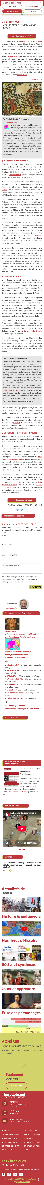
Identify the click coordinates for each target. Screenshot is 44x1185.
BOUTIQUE (28, 1138)
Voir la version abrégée (22, 36)
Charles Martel (15, 175)
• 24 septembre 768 (14, 679)
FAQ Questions (31, 1131)
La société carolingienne (15, 657)
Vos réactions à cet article (14, 516)
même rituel (22, 75)
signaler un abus (32, 1146)
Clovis (4, 190)
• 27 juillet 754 (11, 676)
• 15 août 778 (11, 690)
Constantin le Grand (32, 331)
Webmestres (8, 1150)
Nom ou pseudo (8, 544)
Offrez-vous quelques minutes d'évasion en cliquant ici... (22, 1169)
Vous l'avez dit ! (9, 1138)
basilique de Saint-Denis (32, 41)
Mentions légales (32, 1142)
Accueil (5, 1131)
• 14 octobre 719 (12, 665)
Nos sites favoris (32, 1135)
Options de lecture (23, 1182)
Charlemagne (12, 56)
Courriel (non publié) (9, 555)
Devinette (9, 857)
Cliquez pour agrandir (11, 122)
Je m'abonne (16, 1085)
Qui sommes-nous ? (11, 1135)
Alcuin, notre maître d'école (16, 655)
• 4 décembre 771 (13, 684)
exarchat (16, 423)
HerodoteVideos (12, 806)
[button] (39, 1180)
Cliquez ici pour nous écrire (20, 1121)
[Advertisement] (22, 738)
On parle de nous (10, 1146)
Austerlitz (22, 849)
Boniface (38, 236)
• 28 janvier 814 (12, 698)
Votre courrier (9, 1142)
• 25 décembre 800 (14, 693)
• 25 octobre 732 (12, 671)
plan (26, 1150)
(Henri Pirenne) (22, 709)
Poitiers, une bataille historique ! (18, 652)
